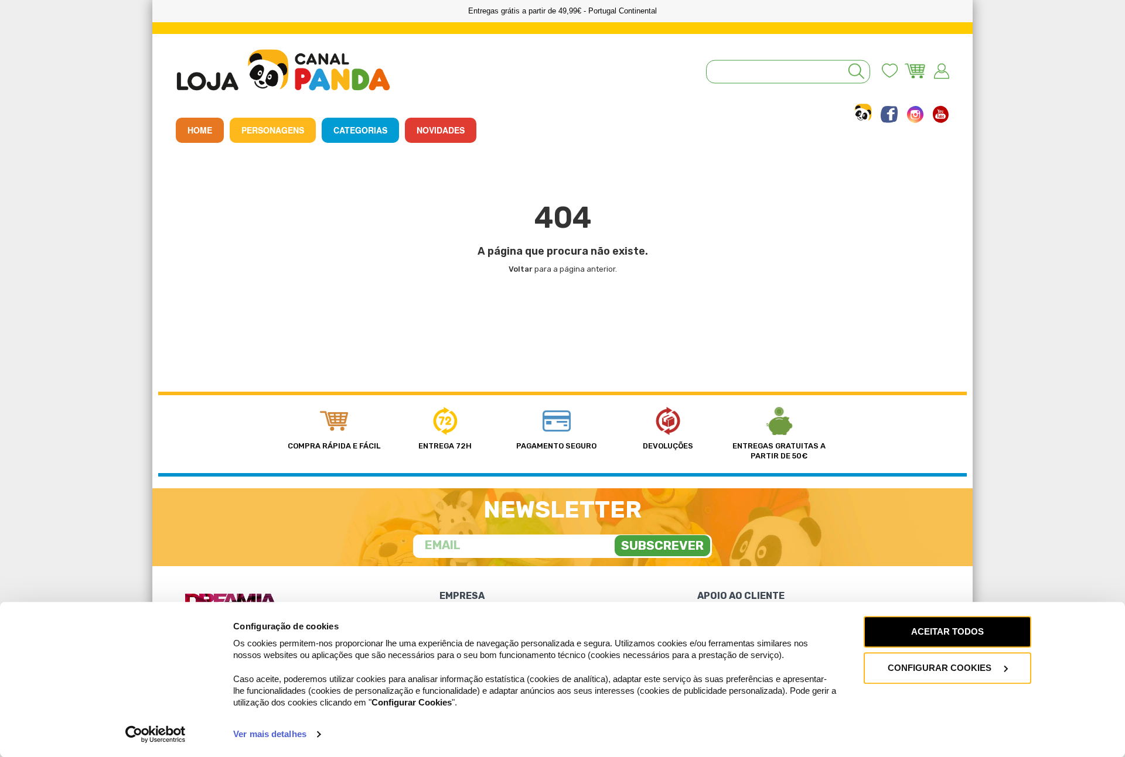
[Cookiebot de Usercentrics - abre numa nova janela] (155, 734)
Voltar (521, 269)
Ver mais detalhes (269, 734)
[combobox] (788, 72)
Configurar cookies (941, 668)
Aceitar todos (947, 631)
